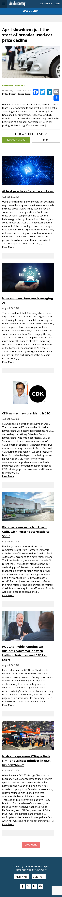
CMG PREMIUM (46, 4)
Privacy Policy (39, 869)
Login (45, 139)
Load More (31, 845)
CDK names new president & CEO (26, 413)
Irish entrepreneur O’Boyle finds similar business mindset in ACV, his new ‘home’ (26, 760)
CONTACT (38, 876)
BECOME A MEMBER (16, 139)
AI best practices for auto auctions (28, 191)
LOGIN (57, 4)
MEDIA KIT (21, 876)
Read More (8, 247)
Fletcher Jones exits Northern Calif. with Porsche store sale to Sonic (26, 531)
